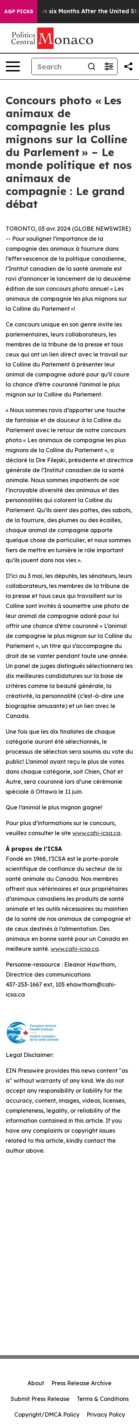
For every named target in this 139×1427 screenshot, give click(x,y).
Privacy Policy (106, 1414)
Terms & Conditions (103, 1398)
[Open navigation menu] (13, 66)
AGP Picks (18, 11)
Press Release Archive (81, 1383)
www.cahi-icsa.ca (96, 833)
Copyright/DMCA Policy (46, 1414)
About (35, 1383)
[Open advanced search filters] (108, 66)
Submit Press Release (40, 1398)
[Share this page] (128, 66)
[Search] (91, 66)
